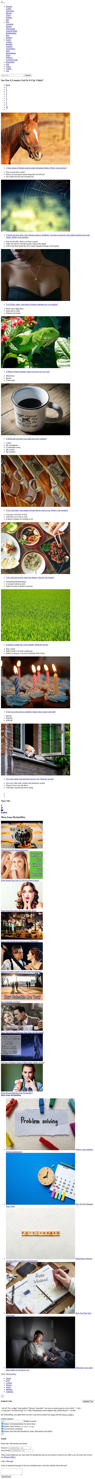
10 (7, 107)
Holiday (9, 38)
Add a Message (7, 1461)
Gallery (9, 69)
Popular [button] (9, 6)
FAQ (8, 1381)
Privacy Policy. (68, 1415)
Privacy (9, 1385)
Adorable (9, 24)
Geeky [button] (8, 40)
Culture (9, 42)
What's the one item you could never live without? (26, 439)
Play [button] (7, 22)
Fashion (9, 18)
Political (9, 58)
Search (27, 75)
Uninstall (9, 1392)
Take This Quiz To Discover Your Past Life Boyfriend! (22, 1032)
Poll (7, 64)
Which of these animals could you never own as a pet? (28, 372)
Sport (8, 55)
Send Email (6, 1477)
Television (10, 11)
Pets (7, 35)
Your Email (5, 1450)
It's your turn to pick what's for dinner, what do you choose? (30, 577)
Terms (8, 1387)
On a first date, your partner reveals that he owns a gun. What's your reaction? (37, 510)
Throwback (10, 29)
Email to (4, 1448)
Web (8, 51)
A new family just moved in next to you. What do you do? (30, 779)
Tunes (8, 15)
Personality (10, 62)
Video (8, 66)
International (11, 53)
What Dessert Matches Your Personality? (17, 1093)
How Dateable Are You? (10, 1002)
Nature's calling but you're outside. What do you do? (27, 645)
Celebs (8, 9)
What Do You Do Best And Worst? (14, 850)
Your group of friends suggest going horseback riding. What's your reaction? (36, 168)
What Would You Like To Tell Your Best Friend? (20, 880)
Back (8, 85)
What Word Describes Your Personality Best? (18, 911)
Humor (9, 26)
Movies (9, 13)
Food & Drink (11, 31)
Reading (9, 44)
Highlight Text (88, 1401)
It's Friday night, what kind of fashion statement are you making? (32, 304)
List (7, 71)
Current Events (12, 60)
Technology (10, 49)
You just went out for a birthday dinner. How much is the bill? (31, 712)
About (8, 1378)
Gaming (9, 46)
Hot (7, 20)
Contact (9, 1383)
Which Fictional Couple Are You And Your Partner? (21, 971)
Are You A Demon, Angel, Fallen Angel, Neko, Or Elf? (22, 1063)
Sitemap (9, 1389)
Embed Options (7, 1419)
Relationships (11, 33)
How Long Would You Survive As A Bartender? (20, 941)
